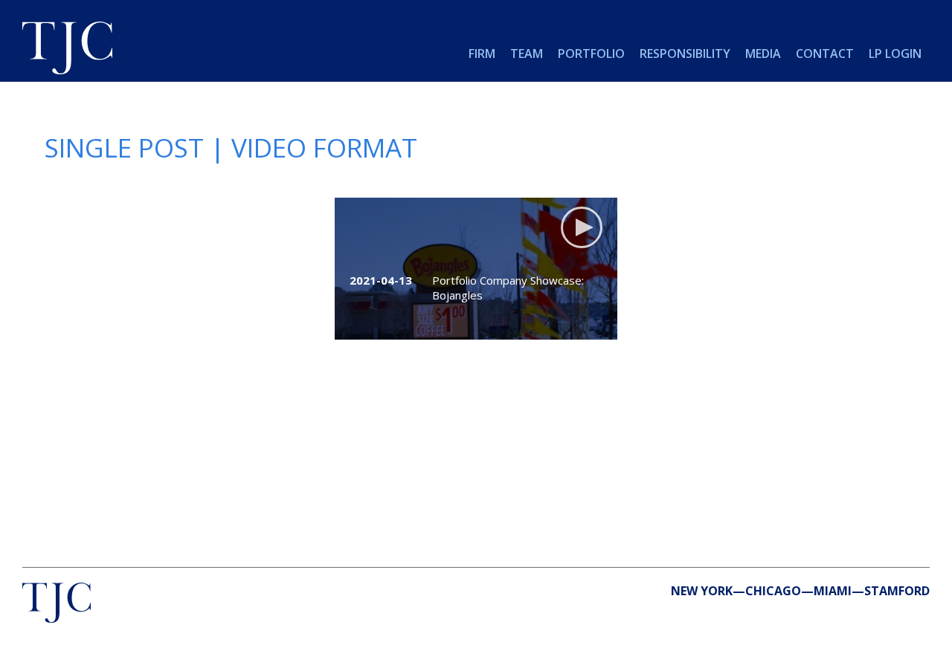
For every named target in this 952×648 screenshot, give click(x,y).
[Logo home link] (67, 50)
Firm (482, 53)
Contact (825, 53)
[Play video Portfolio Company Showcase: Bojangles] (476, 269)
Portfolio (591, 53)
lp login (895, 53)
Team (526, 53)
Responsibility (685, 53)
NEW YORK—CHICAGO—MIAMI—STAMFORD (800, 591)
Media (763, 53)
